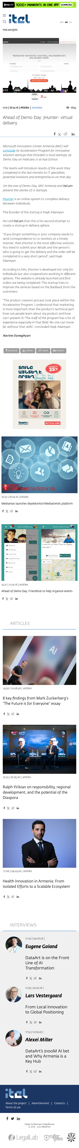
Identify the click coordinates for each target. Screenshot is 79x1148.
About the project (16, 1103)
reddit (44, 351)
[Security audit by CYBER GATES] (53, 1138)
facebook (12, 351)
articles (20, 623)
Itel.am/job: (10, 30)
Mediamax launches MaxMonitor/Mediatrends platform (37, 503)
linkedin (60, 351)
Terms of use (13, 1107)
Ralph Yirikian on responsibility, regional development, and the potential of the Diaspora (37, 792)
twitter (29, 351)
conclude (9, 150)
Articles (25, 107)
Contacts (60, 1103)
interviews (23, 925)
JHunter (8, 199)
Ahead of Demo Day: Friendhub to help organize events (37, 591)
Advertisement (41, 1103)
